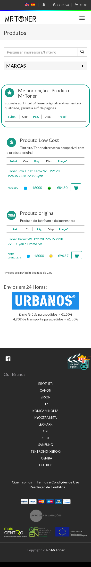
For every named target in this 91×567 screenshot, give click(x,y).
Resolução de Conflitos (47, 487)
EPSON (45, 397)
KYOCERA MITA (45, 417)
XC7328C (13, 187)
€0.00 (83, 5)
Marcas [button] (16, 66)
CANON (45, 390)
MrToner (58, 550)
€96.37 (63, 256)
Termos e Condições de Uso (57, 482)
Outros (45, 465)
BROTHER (45, 384)
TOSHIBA (45, 458)
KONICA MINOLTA (45, 411)
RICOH (45, 438)
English (27, 5)
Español (33, 5)
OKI (45, 431)
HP (46, 404)
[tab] (45, 66)
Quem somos (22, 482)
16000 (37, 188)
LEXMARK (45, 424)
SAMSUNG (45, 445)
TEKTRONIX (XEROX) (46, 451)
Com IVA (63, 5)
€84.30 (62, 188)
